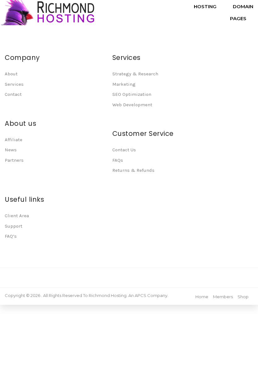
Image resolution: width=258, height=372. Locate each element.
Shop (243, 296)
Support (13, 226)
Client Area (17, 215)
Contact (13, 94)
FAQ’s (11, 236)
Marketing (124, 84)
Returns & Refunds (133, 170)
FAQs (117, 160)
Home (201, 296)
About (11, 74)
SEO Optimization (131, 94)
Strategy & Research (135, 74)
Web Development (132, 105)
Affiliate (13, 139)
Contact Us (124, 150)
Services (14, 84)
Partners (14, 160)
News (11, 150)
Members (223, 296)
